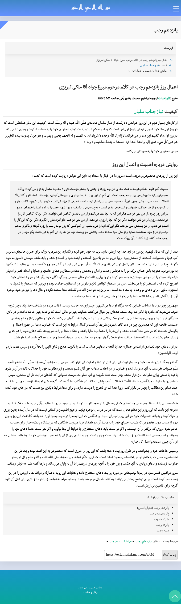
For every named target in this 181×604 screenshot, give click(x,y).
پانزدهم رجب (143, 541)
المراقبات (164, 98)
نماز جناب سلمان (149, 65)
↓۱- (171, 60)
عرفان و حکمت (96, 588)
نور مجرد (82, 588)
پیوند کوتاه (169, 554)
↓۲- (171, 65)
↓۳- (171, 71)
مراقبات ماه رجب (120, 541)
